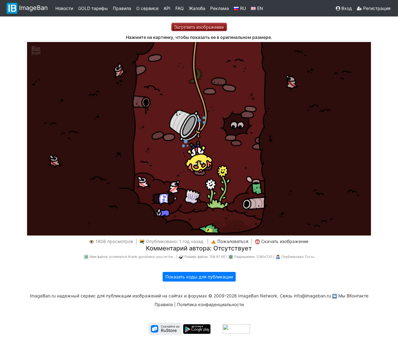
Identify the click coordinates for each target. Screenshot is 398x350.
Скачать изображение (284, 241)
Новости (64, 8)
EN (259, 8)
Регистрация (376, 8)
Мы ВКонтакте (353, 295)
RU (242, 8)
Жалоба (197, 8)
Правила (122, 8)
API (167, 8)
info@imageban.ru (312, 295)
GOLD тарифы (93, 8)
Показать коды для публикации (199, 276)
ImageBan (33, 8)
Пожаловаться (232, 241)
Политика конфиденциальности (210, 304)
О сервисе (147, 8)
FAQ (179, 8)
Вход (346, 8)
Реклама (219, 8)
